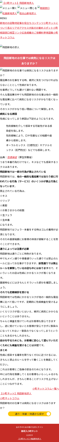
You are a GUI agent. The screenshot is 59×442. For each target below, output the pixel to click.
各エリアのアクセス (18, 28)
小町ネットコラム (9, 398)
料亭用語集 (47, 32)
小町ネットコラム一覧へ (45, 388)
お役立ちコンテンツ (33, 23)
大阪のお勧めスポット (41, 28)
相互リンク (16, 32)
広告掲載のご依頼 (31, 32)
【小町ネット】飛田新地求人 (15, 393)
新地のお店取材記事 (11, 23)
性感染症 (12, 157)
